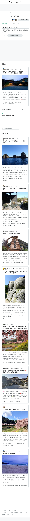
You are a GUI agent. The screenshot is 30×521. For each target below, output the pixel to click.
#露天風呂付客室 (6, 223)
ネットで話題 (12, 23)
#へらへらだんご (6, 318)
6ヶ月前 (18, 138)
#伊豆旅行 (5, 102)
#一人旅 (5, 176)
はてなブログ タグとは (6, 512)
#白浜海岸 (5, 485)
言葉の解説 (4, 23)
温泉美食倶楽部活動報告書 (10, 231)
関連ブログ (20, 23)
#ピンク (24, 443)
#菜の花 (5, 225)
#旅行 (14, 225)
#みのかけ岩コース (7, 180)
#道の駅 (15, 315)
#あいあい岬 (24, 485)
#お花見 (13, 443)
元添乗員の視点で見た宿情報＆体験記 (12, 368)
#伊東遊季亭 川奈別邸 (17, 221)
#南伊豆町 (20, 176)
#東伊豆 (10, 221)
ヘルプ (12, 512)
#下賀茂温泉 (11, 102)
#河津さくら (17, 485)
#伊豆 (7, 262)
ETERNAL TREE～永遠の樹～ (10, 138)
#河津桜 (24, 223)
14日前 (20, 69)
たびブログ (7, 324)
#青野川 (11, 178)
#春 (4, 445)
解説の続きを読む (14, 35)
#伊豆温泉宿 (11, 103)
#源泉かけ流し (18, 102)
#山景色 (13, 316)
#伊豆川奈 (5, 221)
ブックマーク (4, 114)
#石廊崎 (20, 178)
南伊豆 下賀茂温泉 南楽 (8, 115)
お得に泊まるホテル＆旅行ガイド (11, 69)
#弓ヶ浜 (15, 178)
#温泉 (4, 262)
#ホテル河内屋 (6, 401)
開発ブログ (16, 512)
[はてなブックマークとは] (10, 109)
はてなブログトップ (23, 512)
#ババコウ (18, 316)
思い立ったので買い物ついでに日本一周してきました (15, 268)
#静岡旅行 (9, 176)
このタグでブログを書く (23, 19)
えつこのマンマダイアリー (10, 186)
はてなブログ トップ (7, 12)
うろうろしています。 (9, 407)
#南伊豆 (13, 223)
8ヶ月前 (17, 231)
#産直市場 (20, 315)
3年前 (11, 324)
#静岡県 (12, 401)
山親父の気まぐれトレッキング (11, 451)
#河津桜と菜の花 (11, 362)
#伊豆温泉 (5, 103)
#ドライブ (9, 225)
